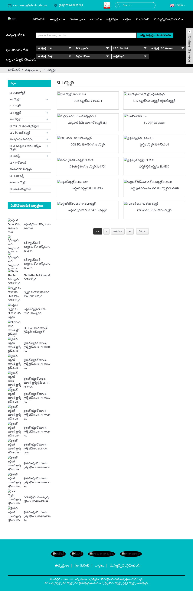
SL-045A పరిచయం (154, 122)
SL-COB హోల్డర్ (17, 92)
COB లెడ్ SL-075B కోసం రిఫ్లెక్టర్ (154, 210)
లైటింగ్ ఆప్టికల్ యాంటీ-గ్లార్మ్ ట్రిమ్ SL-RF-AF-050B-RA (37, 516)
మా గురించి (142, 19)
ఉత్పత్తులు (56, 19)
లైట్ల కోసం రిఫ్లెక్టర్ (113, 583)
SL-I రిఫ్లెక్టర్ (50, 70)
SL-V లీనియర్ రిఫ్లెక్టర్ (20, 132)
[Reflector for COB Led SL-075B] (154, 204)
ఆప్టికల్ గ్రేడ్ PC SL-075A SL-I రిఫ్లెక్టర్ (87, 210)
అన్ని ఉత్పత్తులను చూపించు (155, 35)
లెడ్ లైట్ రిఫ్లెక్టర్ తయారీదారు (88, 583)
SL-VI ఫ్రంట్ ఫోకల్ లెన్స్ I (21, 139)
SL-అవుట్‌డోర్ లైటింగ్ (20, 189)
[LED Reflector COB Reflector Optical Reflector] (154, 94)
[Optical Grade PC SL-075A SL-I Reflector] (87, 204)
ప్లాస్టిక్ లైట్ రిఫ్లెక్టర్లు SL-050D (154, 166)
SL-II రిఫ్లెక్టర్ (15, 112)
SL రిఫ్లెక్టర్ (16, 105)
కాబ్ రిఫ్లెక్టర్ (142, 583)
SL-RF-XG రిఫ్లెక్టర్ (18, 182)
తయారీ (94, 19)
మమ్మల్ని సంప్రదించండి (167, 19)
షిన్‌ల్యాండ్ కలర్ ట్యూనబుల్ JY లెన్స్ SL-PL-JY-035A (37, 263)
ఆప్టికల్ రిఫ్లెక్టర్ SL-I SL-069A (88, 188)
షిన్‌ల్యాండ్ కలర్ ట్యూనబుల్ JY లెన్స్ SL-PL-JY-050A (37, 246)
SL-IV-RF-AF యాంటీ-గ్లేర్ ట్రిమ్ (24, 126)
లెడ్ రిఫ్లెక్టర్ (68, 583)
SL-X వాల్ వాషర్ (18, 162)
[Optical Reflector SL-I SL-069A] (87, 182)
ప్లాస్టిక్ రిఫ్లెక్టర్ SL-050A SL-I (154, 144)
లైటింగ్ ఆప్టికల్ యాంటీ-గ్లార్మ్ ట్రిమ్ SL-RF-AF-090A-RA (37, 397)
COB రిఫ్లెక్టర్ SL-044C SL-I (88, 101)
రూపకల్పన (76, 19)
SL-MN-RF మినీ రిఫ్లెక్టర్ (21, 169)
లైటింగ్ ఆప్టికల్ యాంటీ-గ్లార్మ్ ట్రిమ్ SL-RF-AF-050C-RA (37, 482)
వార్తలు (127, 19)
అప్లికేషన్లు (112, 19)
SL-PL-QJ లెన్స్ (17, 175)
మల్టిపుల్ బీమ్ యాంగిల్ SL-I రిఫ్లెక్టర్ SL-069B (154, 188)
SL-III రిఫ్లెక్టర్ (15, 119)
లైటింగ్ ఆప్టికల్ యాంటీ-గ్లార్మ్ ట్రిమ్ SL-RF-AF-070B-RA (37, 431)
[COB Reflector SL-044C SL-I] (87, 94)
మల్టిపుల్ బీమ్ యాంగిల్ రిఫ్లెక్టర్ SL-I (87, 122)
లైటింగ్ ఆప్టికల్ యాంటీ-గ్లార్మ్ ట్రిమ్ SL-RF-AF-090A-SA (37, 363)
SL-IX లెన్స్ (15, 156)
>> (130, 231)
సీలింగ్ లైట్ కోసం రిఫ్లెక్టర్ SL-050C (88, 166)
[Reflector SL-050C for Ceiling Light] (87, 160)
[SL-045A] (154, 116)
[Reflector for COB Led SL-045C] (87, 138)
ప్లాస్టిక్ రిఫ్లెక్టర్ (129, 583)
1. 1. (98, 231)
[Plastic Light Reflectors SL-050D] (154, 160)
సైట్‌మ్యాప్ (137, 579)
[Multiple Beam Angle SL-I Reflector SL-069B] (154, 182)
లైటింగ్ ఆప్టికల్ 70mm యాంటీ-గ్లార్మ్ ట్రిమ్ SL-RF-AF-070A (36, 382)
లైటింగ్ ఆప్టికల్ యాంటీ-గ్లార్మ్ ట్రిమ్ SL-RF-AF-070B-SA (37, 414)
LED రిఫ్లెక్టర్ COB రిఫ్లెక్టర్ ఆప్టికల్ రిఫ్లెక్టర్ (154, 101)
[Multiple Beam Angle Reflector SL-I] (87, 116)
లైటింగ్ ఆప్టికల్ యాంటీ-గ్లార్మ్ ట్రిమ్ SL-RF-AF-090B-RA (37, 347)
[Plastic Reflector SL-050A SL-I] (154, 138)
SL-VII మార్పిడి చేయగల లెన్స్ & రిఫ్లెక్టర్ (25, 147)
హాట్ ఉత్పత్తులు (122, 579)
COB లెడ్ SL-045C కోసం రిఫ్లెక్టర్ (88, 144)
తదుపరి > (117, 231)
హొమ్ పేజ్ (39, 19)
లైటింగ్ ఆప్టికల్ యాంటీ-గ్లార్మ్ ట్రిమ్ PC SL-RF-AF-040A (36, 448)
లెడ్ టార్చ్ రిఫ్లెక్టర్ (53, 583)
